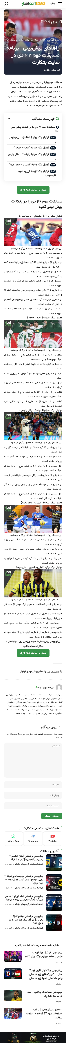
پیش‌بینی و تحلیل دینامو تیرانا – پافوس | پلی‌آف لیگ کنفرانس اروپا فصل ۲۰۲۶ (26, 919)
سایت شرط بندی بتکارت (50, 40)
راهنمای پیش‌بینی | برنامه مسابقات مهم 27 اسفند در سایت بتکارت (44, 1013)
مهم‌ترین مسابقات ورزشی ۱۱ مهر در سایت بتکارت (44, 994)
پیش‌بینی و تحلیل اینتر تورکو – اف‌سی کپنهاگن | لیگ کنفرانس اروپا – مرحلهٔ (24, 898)
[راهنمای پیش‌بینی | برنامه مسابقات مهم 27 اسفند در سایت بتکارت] (13, 1013)
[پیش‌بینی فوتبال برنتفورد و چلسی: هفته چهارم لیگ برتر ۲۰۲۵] (13, 956)
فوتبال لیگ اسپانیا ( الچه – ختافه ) (31, 148)
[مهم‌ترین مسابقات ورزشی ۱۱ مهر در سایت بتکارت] (13, 995)
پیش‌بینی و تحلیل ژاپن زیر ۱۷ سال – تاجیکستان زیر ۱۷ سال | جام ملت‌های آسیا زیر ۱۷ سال (45, 974)
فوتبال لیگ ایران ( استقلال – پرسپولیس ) (32, 139)
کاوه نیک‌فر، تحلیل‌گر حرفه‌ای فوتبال (29, 864)
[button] (59, 3)
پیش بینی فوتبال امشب (28, 40)
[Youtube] (52, 838)
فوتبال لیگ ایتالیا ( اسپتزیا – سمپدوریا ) (29, 165)
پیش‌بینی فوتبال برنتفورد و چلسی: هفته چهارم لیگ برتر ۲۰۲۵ (43, 954)
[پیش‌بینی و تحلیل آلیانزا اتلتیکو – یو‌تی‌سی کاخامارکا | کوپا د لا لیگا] (54, 862)
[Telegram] (33, 838)
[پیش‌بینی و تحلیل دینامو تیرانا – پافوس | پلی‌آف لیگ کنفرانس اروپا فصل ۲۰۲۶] (54, 922)
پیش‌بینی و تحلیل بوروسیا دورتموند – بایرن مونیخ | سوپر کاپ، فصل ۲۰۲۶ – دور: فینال (23, 879)
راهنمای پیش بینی (36, 671)
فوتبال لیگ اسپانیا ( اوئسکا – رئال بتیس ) (32, 156)
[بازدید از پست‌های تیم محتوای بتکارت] (59, 687)
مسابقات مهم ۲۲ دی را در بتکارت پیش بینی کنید (35, 129)
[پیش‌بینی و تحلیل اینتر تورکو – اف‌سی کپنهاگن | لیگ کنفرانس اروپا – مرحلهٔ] (54, 902)
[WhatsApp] (13, 838)
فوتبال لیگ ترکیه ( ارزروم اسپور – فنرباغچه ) (35, 173)
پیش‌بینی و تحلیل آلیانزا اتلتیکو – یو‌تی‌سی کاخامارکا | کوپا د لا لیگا (26, 858)
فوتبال (23, 671)
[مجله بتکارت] (33, 4)
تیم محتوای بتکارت (52, 70)
